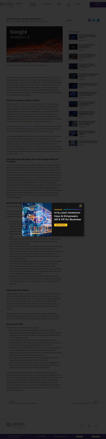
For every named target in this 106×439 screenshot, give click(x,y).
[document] (53, 219)
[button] (80, 206)
